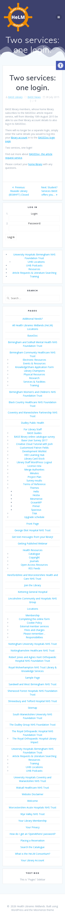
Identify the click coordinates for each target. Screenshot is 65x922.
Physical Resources (34, 374)
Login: (34, 213)
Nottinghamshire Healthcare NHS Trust (33, 650)
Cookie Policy (34, 622)
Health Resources (32, 550)
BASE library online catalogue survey (34, 436)
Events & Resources (34, 363)
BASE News (34, 97)
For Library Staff (33, 429)
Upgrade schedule (34, 517)
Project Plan (34, 476)
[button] (60, 65)
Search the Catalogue (32, 847)
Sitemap (32, 707)
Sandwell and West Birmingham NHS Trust (33, 684)
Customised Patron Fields (34, 447)
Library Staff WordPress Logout (34, 462)
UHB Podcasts (34, 265)
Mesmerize (36, 498)
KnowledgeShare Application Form (34, 367)
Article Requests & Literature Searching (34, 272)
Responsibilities (34, 637)
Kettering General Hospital (32, 591)
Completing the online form (34, 619)
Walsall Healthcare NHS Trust (32, 787)
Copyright (34, 557)
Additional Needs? (33, 318)
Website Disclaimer (32, 794)
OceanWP (36, 502)
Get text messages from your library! (32, 537)
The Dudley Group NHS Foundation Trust (32, 724)
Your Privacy (33, 827)
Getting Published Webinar (32, 543)
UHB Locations (36, 261)
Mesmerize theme (43, 910)
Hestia (36, 495)
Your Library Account (32, 860)
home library (35, 164)
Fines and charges (34, 630)
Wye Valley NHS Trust (32, 814)
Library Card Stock (34, 458)
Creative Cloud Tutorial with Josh (34, 444)
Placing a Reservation (32, 840)
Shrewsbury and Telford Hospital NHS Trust (32, 701)
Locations (32, 608)
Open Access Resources (34, 564)
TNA (34, 513)
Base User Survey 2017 (34, 440)
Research (34, 378)
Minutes (34, 473)
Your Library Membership (32, 820)
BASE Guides (34, 433)
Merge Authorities (34, 469)
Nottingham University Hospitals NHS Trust (32, 644)
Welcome (32, 800)
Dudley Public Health (32, 422)
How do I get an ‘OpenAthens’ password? (32, 834)
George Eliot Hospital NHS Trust (33, 530)
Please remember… (34, 633)
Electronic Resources (34, 359)
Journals (34, 561)
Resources (34, 269)
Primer (36, 506)
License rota (34, 466)
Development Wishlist (34, 451)
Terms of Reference (34, 484)
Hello (36, 491)
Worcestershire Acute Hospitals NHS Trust (32, 807)
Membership (32, 615)
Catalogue (34, 553)
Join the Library (32, 585)
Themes (34, 487)
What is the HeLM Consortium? (32, 853)
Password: (34, 223)
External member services (34, 626)
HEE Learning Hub (34, 455)
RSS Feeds (34, 568)
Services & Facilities (34, 381)
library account (19, 137)
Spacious (36, 509)
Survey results (34, 480)
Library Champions (34, 370)
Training (34, 276)
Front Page (32, 523)
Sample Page (32, 677)
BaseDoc (32, 335)
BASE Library (15, 97)
